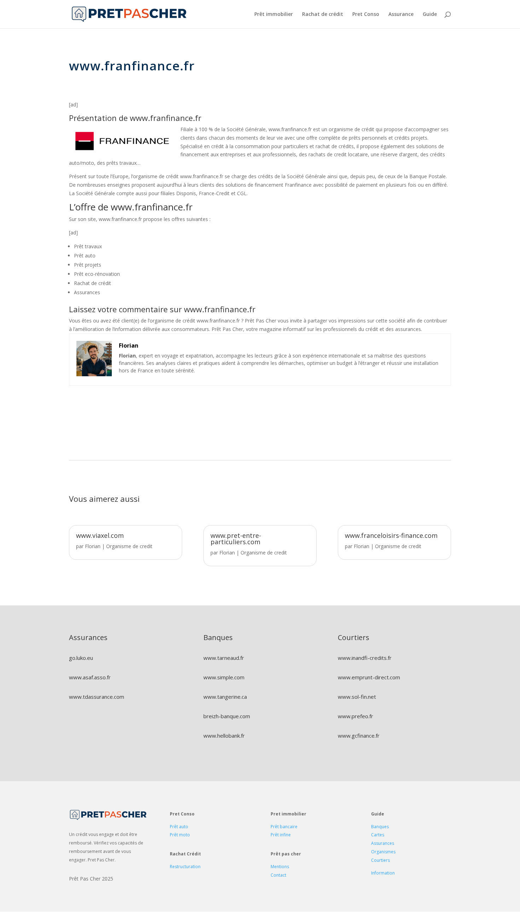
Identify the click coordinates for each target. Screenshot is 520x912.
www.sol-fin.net (357, 696)
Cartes (377, 835)
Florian (92, 546)
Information (383, 873)
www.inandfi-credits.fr (365, 657)
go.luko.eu (81, 657)
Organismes (383, 852)
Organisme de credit (129, 546)
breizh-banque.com (226, 716)
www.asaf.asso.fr (90, 677)
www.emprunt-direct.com (369, 677)
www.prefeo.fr (355, 716)
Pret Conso (365, 14)
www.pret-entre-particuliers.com (235, 538)
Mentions (280, 867)
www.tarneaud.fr (223, 657)
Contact (278, 875)
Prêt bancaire (284, 827)
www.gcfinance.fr (359, 735)
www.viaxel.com (100, 535)
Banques (380, 827)
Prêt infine (281, 835)
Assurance (401, 14)
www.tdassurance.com (96, 696)
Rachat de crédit (322, 14)
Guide (430, 14)
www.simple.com (223, 677)
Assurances (382, 843)
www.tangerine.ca (225, 696)
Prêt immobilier (273, 14)
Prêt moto (180, 835)
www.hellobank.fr (224, 735)
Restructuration (185, 867)
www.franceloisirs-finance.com (391, 535)
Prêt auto (179, 827)
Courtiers (380, 860)
